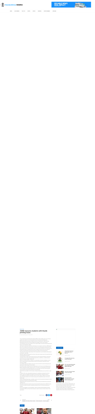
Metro (29, 11)
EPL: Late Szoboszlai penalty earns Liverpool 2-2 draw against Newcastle (70, 365)
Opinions (54, 11)
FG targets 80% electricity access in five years (69, 359)
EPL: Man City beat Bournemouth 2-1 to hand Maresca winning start (69, 378)
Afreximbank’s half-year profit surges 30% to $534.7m (69, 352)
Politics (23, 11)
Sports (34, 11)
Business (39, 11)
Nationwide (17, 11)
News (11, 11)
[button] (47, 395)
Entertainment (47, 11)
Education (22, 329)
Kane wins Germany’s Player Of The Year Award (70, 372)
